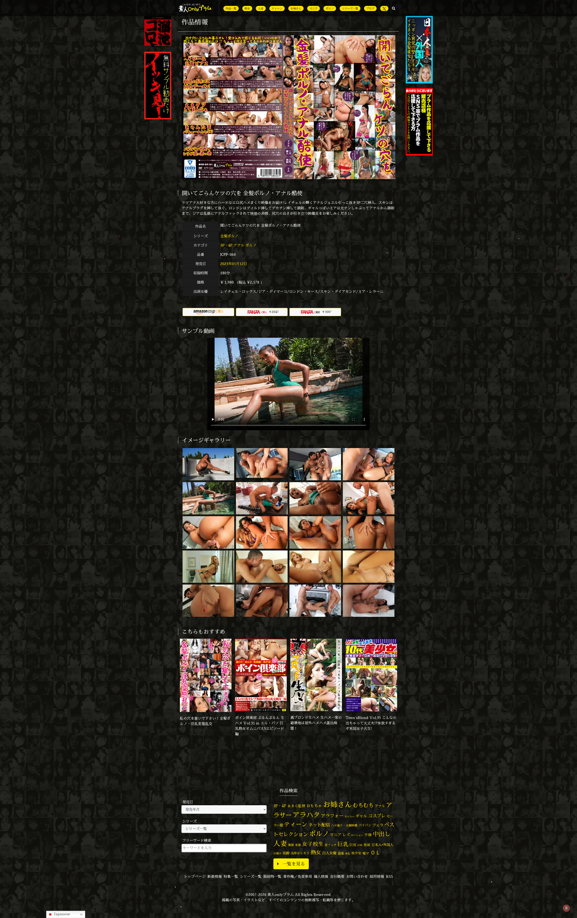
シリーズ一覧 (350, 8)
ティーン (277, 8)
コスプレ (376, 816)
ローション (357, 835)
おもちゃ (314, 805)
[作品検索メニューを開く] (393, 8)
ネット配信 (319, 825)
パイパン (365, 825)
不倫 (368, 834)
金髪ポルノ (229, 236)
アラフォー (332, 816)
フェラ (377, 825)
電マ (365, 853)
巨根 (359, 845)
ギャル (361, 816)
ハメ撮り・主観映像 (344, 825)
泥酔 (286, 853)
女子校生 (313, 844)
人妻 (260, 8)
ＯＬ (375, 852)
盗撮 (341, 853)
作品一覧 (231, 8)
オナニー (350, 816)
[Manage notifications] (566, 908)
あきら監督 (296, 805)
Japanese (61, 913)
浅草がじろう (300, 853)
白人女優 (329, 853)
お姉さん (296, 8)
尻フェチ (331, 845)
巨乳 (343, 844)
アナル (239, 245)
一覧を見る (293, 864)
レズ (346, 834)
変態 (298, 845)
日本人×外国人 (382, 844)
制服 (291, 845)
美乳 (347, 853)
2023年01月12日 (233, 263)
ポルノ (330, 8)
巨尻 (353, 844)
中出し (381, 834)
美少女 (356, 853)
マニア (313, 8)
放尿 (367, 844)
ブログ (370, 8)
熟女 (247, 8)
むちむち (363, 805)
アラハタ (306, 815)
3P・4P (226, 245)
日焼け (277, 853)
